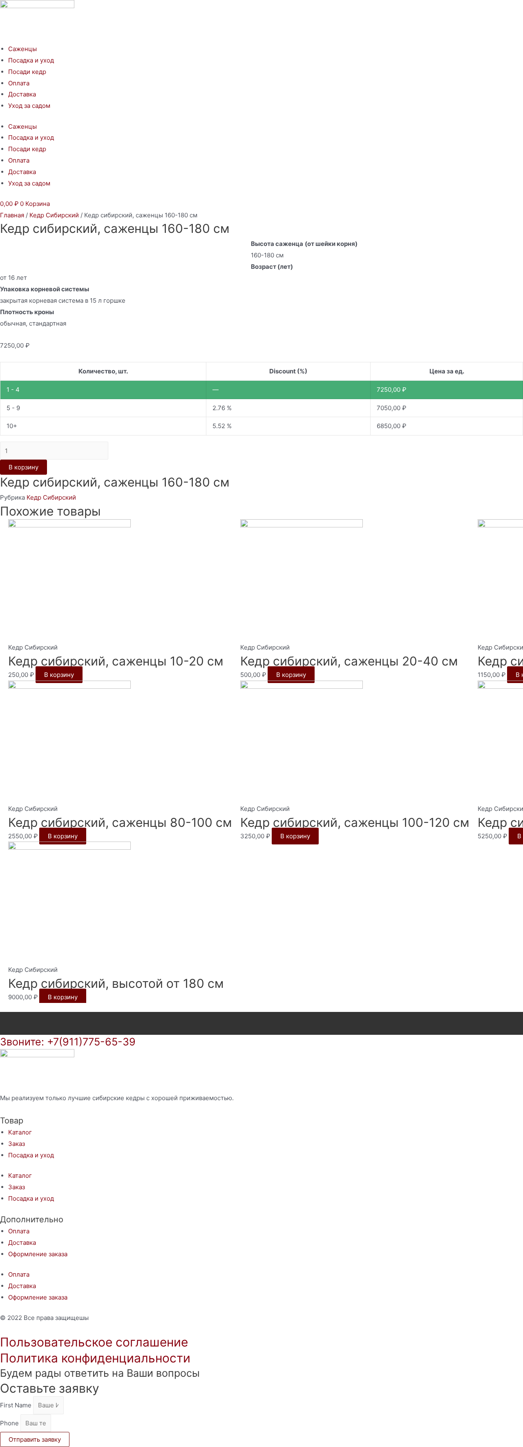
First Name (16, 1405)
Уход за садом (29, 105)
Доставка (22, 94)
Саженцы (22, 49)
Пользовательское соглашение (94, 1342)
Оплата (18, 83)
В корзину (23, 467)
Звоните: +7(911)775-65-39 (68, 1042)
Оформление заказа (37, 1254)
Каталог (20, 1132)
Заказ (16, 1144)
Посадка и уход (31, 60)
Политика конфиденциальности (95, 1358)
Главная (12, 215)
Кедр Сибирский (54, 215)
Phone (10, 1423)
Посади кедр (27, 72)
